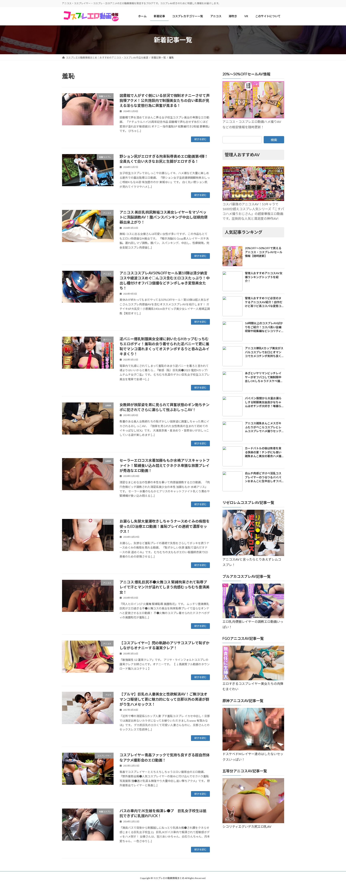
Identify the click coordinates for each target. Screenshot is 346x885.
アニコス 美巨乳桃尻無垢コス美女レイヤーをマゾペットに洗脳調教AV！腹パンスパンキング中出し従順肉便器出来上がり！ (163, 217)
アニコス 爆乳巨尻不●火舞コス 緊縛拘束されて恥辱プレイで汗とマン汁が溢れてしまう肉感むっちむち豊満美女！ (164, 587)
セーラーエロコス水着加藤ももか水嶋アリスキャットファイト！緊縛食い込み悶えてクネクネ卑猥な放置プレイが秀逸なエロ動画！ (165, 465)
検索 (274, 140)
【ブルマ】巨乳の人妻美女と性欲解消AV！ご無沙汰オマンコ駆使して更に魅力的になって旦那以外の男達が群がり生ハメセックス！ (164, 699)
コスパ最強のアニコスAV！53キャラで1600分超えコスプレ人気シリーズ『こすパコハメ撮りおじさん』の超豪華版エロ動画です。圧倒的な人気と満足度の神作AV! (253, 211)
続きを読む (200, 139)
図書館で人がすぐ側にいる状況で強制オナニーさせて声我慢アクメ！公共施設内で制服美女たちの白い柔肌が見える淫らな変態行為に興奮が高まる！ (165, 100)
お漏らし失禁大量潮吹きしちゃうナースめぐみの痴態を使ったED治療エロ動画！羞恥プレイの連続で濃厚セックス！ (165, 526)
